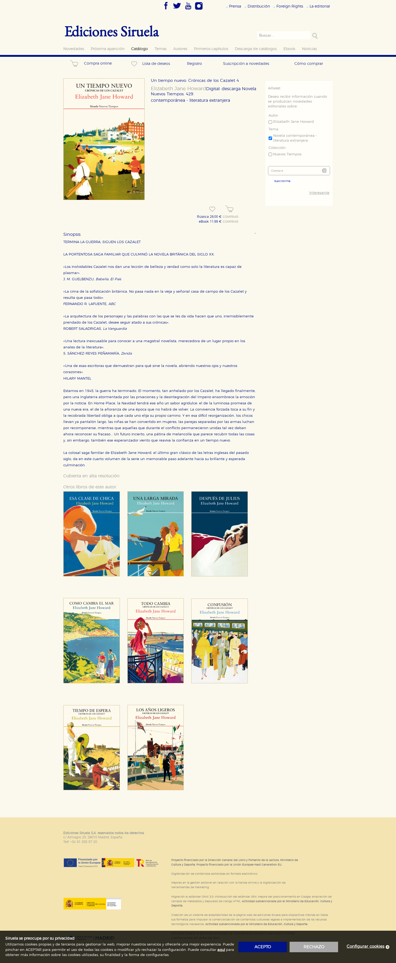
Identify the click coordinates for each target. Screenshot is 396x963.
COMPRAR (230, 217)
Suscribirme (282, 181)
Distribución (259, 6)
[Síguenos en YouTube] (188, 10)
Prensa (235, 6)
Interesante (319, 193)
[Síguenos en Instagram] (198, 10)
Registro (194, 64)
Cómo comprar (308, 64)
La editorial (320, 6)
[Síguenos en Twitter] (177, 10)
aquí (221, 950)
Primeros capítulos (211, 49)
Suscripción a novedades (246, 64)
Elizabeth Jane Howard (178, 88)
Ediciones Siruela (112, 30)
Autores (180, 49)
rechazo (314, 947)
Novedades (73, 49)
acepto (263, 947)
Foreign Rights (289, 6)
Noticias (309, 49)
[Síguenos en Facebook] (166, 10)
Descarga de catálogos (256, 49)
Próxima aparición (107, 49)
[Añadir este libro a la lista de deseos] (212, 209)
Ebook (289, 49)
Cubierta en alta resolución (91, 476)
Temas (160, 49)
